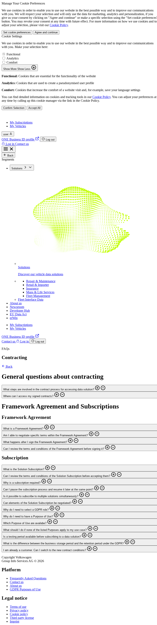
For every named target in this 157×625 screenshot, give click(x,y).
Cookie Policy (59, 25)
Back (10, 155)
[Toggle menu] (9, 149)
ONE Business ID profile (18, 139)
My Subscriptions (21, 122)
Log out (50, 139)
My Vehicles (18, 126)
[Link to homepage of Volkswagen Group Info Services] (25, 115)
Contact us (22, 144)
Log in (10, 144)
